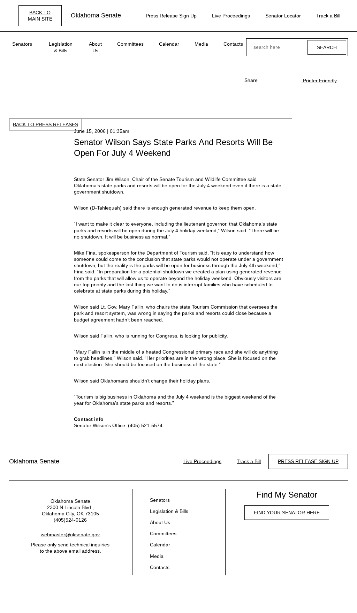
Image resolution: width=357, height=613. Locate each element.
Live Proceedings (231, 15)
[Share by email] (289, 80)
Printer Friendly (319, 80)
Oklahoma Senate (96, 15)
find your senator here (287, 512)
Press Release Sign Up (171, 15)
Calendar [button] (169, 44)
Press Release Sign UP (308, 461)
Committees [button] (130, 44)
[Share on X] (277, 80)
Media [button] (201, 44)
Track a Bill (328, 15)
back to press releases (45, 124)
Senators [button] (22, 44)
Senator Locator (283, 15)
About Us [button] (95, 47)
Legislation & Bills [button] (61, 47)
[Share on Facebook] (266, 80)
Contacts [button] (233, 44)
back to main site (40, 16)
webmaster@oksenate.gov (70, 534)
